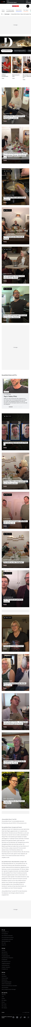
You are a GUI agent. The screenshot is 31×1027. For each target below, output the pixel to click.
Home (3, 1012)
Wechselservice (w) (6, 961)
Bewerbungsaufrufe (6, 941)
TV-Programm (5, 933)
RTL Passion (4, 1007)
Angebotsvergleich (6, 963)
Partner (3, 948)
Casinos (3, 950)
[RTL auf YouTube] (25, 1017)
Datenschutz (4, 980)
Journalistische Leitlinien (7, 939)
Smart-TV (4, 945)
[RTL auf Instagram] (17, 1017)
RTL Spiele (4, 1000)
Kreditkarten (4, 959)
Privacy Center (5, 978)
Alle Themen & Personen (7, 935)
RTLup (3, 1002)
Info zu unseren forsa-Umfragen (9, 989)
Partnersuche (5, 954)
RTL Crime (4, 1004)
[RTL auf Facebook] (13, 1017)
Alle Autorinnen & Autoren (7, 937)
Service (3, 972)
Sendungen (7, 14)
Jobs (3, 996)
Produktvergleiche (6, 955)
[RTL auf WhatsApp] (28, 1017)
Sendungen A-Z (5, 931)
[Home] (15, 6)
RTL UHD (4, 943)
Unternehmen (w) (5, 965)
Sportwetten (4, 952)
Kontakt (3, 974)
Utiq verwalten (5, 987)
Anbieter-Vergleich (6, 967)
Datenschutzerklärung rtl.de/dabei (9, 985)
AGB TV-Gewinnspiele (6, 983)
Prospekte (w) (5, 969)
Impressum (4, 976)
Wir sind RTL (4, 992)
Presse (3, 998)
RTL (2, 14)
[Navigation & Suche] (27, 6)
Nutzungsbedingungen (6, 981)
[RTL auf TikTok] (21, 1017)
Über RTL (4, 994)
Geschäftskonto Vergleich (7, 957)
